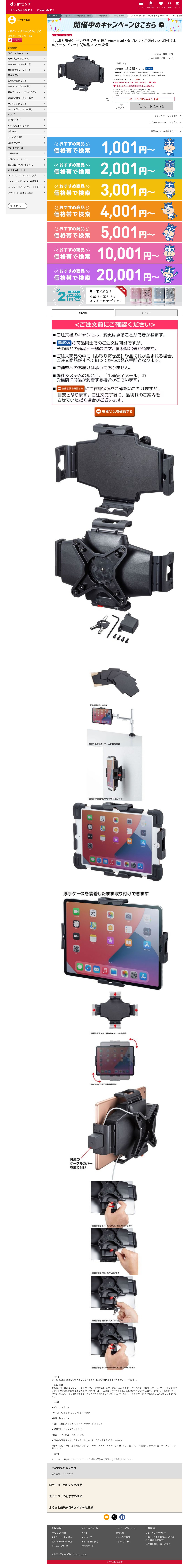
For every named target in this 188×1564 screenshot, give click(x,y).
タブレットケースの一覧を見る (163, 122)
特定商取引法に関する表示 (20, 165)
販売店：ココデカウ (164, 54)
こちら (84, 1554)
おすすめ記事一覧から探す (20, 109)
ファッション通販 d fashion (20, 193)
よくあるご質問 (15, 137)
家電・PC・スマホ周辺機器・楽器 (77, 16)
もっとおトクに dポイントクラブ (23, 187)
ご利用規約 (13, 153)
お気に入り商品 (59, 1533)
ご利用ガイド (14, 120)
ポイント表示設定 (89, 1541)
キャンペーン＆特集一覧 (19, 64)
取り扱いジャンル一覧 (62, 1541)
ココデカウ (67, 1474)
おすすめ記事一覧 (89, 1528)
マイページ (86, 1537)
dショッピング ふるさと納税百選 (23, 181)
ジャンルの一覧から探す (19, 86)
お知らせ (12, 131)
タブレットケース (118, 16)
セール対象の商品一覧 (18, 59)
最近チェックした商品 (62, 1537)
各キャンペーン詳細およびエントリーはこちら (135, 86)
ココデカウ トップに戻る (166, 116)
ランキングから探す (17, 104)
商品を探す (57, 1528)
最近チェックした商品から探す (22, 92)
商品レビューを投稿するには (164, 131)
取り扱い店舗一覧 (60, 1546)
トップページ (54, 16)
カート (84, 1533)
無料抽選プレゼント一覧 (19, 70)
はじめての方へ (15, 143)
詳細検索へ (13, 48)
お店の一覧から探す (17, 81)
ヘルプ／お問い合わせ (18, 126)
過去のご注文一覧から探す (20, 98)
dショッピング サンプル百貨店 (22, 175)
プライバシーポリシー (18, 159)
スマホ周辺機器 (101, 16)
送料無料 (56, 1474)
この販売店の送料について (161, 58)
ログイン (17, 206)
